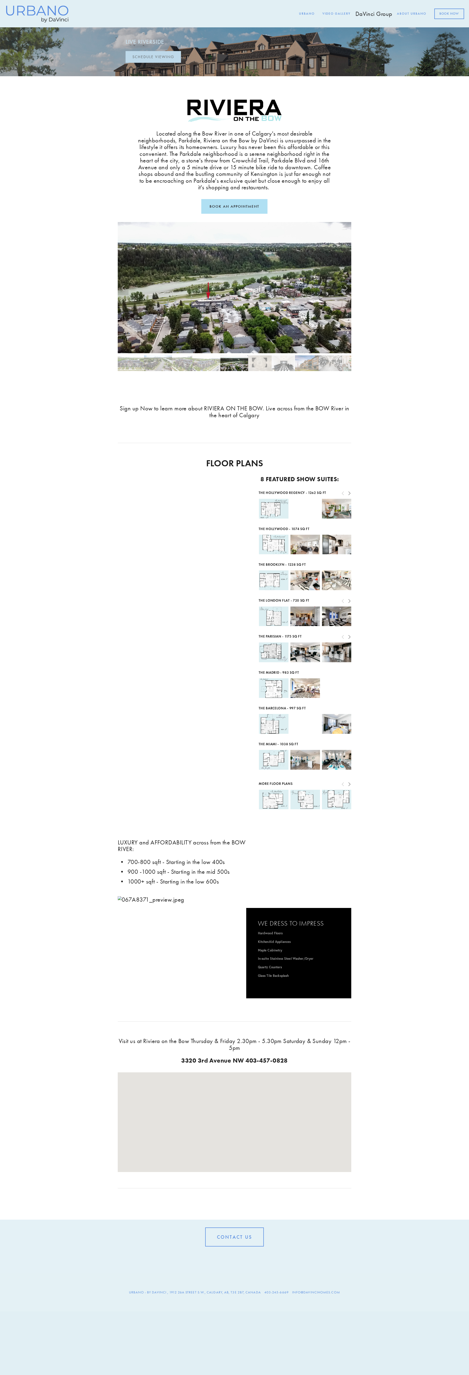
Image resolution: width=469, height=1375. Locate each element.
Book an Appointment (234, 206)
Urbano (307, 14)
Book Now (449, 14)
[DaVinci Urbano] (226, 1257)
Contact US (234, 1237)
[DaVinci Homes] (234, 1257)
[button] (123, 287)
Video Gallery (336, 14)
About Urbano (411, 14)
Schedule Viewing (153, 56)
